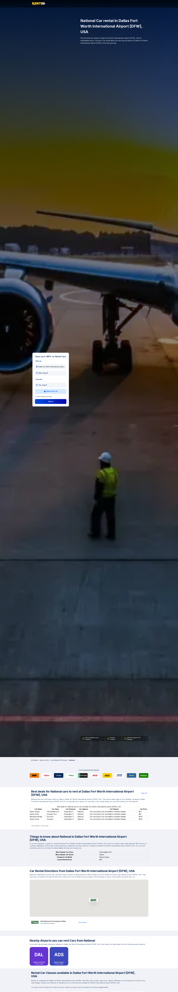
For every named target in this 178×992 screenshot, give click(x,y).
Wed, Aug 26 (43, 373)
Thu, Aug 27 (43, 385)
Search (50, 401)
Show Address (83, 922)
